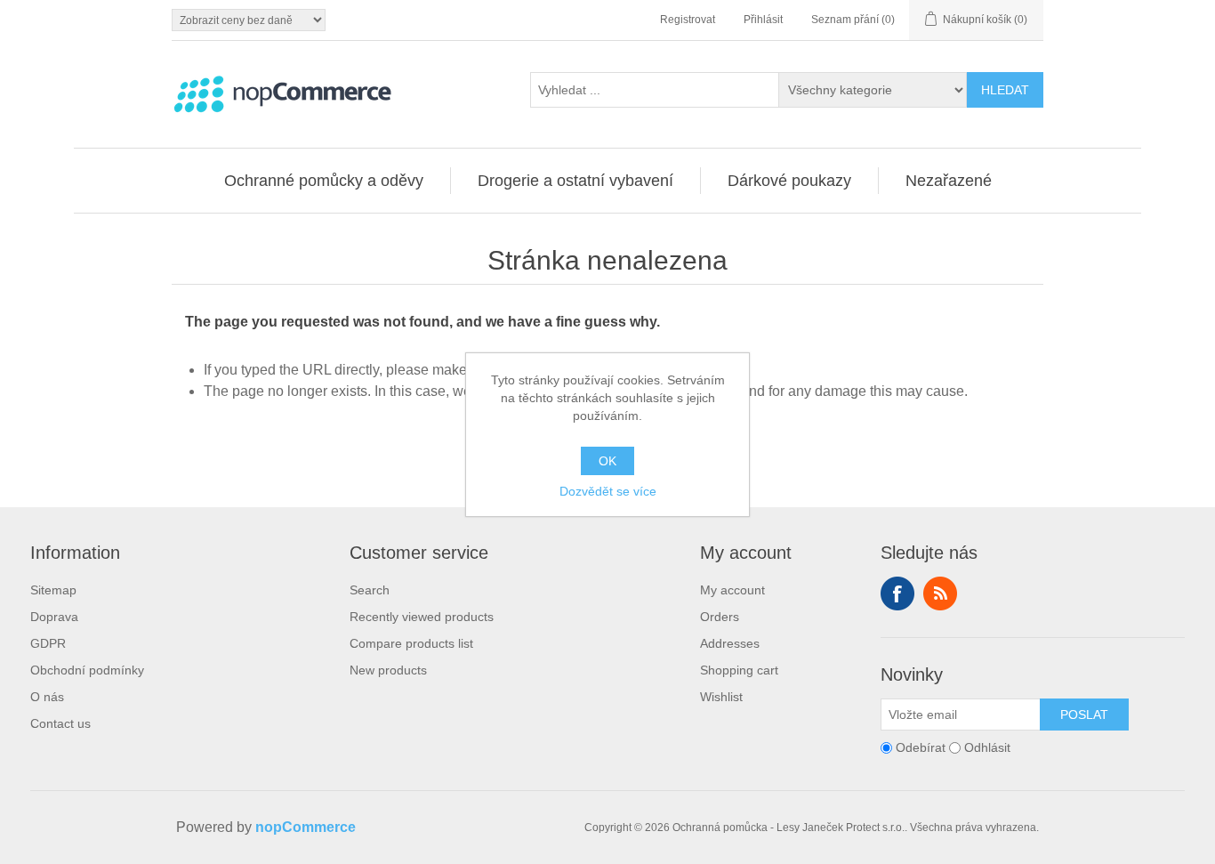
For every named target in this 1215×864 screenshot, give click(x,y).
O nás (47, 697)
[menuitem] (324, 180)
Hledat (1005, 90)
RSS (940, 593)
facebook (897, 593)
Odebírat (920, 747)
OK (607, 461)
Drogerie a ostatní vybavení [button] (575, 181)
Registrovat (687, 19)
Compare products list (411, 643)
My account (732, 590)
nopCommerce (305, 827)
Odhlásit (987, 747)
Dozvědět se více (607, 491)
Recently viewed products (422, 617)
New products (388, 670)
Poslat (1084, 714)
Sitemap (53, 590)
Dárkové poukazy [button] (789, 181)
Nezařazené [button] (948, 181)
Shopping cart (739, 670)
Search (370, 590)
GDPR (48, 643)
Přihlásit (763, 19)
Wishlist (721, 697)
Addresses (730, 643)
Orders (719, 617)
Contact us (60, 723)
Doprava (54, 617)
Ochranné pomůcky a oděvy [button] (323, 181)
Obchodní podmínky (87, 670)
